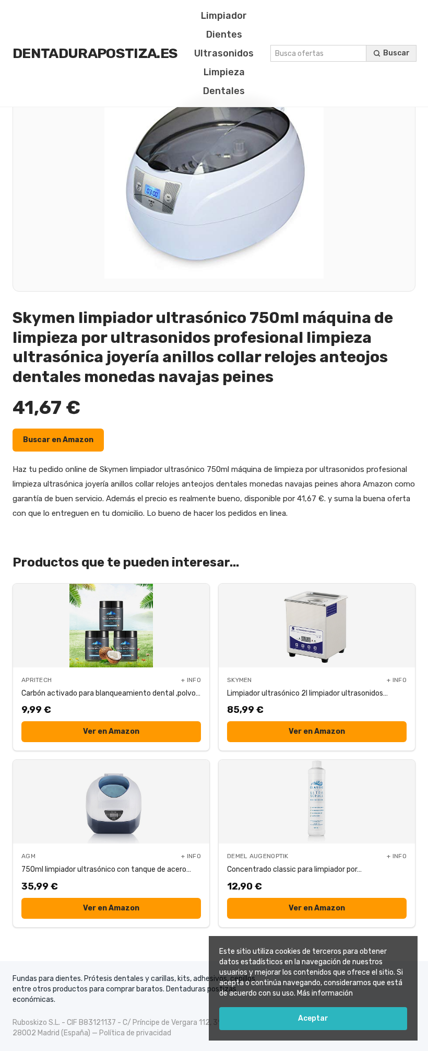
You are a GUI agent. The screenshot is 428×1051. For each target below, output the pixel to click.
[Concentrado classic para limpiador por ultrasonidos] (317, 802)
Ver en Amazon (111, 731)
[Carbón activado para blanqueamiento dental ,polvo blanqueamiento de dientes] (111, 625)
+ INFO (191, 680)
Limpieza (224, 72)
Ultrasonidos (224, 53)
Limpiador (224, 15)
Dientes (224, 34)
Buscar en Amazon (58, 439)
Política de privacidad (135, 1033)
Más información (325, 993)
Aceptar (313, 1018)
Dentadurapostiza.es (95, 53)
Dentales (224, 91)
